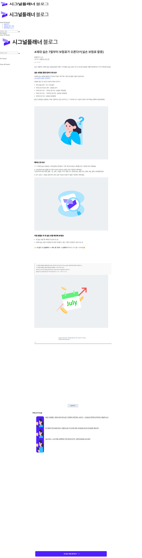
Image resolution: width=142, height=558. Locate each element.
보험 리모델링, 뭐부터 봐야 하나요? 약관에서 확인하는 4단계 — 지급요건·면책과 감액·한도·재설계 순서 (76, 417)
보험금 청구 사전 (9, 26)
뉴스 (41, 57)
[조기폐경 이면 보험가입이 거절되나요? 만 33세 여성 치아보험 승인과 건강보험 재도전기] (40, 431)
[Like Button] (73, 343)
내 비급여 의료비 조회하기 (42, 78)
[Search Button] (19, 31)
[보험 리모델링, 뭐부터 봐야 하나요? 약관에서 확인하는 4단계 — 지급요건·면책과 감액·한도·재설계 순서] (40, 420)
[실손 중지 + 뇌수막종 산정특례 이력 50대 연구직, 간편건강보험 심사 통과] (40, 442)
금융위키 (6, 24)
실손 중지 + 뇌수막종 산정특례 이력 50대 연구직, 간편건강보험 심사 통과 (67, 439)
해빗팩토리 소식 (9, 28)
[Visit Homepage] (27, 8)
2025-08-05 (45, 59)
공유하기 (72, 405)
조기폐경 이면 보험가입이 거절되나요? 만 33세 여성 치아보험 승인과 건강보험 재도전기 (72, 428)
